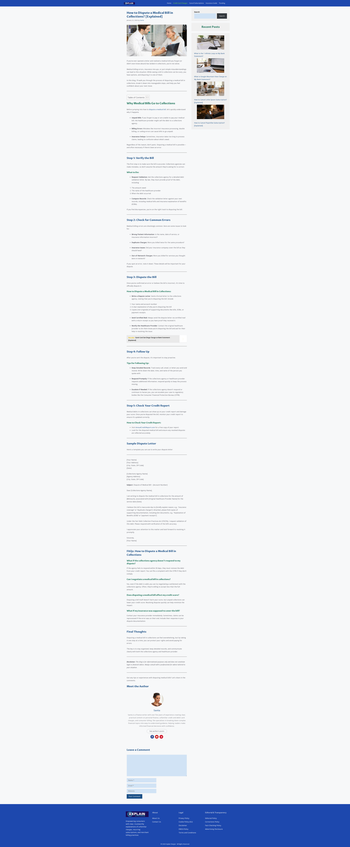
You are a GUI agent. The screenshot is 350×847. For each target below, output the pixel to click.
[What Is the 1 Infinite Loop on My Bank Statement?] (210, 42)
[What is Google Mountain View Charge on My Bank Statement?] (210, 66)
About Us (156, 818)
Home (169, 3)
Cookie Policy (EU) (186, 822)
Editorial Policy (211, 818)
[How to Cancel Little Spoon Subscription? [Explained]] (210, 89)
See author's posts (156, 731)
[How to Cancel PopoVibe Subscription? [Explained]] (210, 112)
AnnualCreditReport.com (145, 427)
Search (222, 16)
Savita (157, 710)
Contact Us (156, 822)
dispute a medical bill (157, 109)
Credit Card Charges (180, 3)
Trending (222, 3)
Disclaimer (183, 825)
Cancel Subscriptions (196, 3)
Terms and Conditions (187, 833)
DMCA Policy (183, 829)
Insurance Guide (211, 3)
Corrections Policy (212, 822)
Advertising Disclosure (214, 829)
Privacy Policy (184, 818)
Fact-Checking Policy (213, 825)
